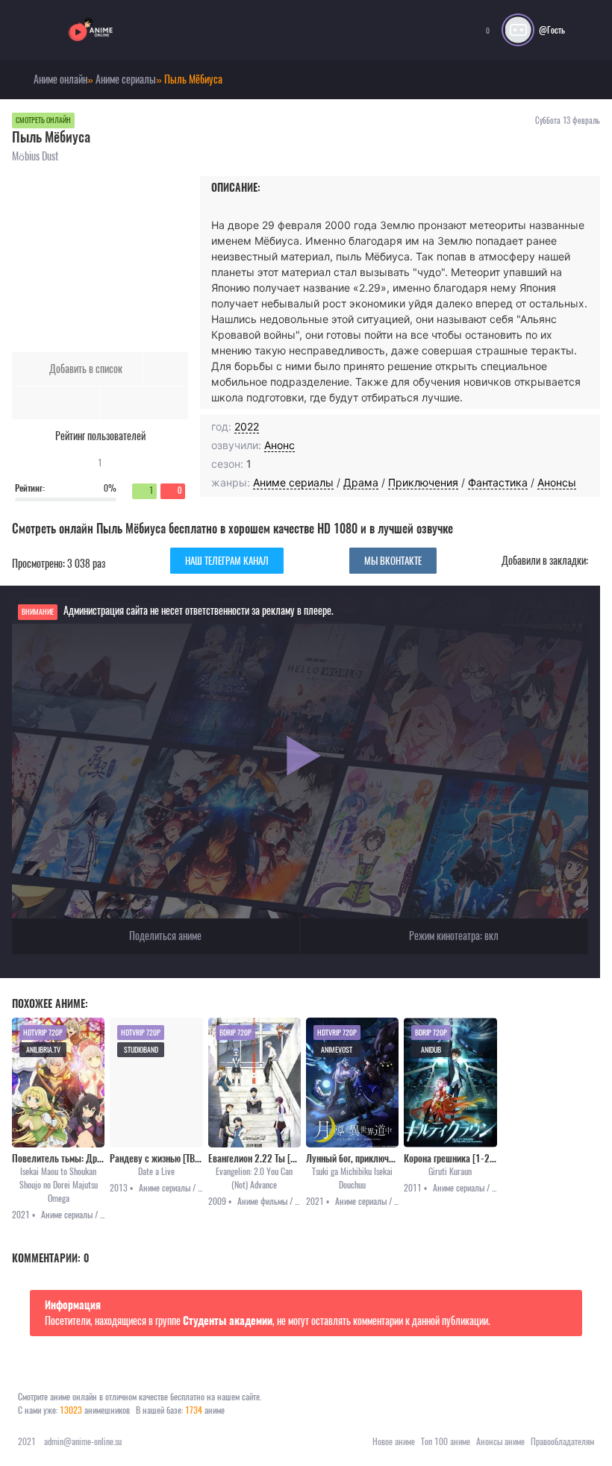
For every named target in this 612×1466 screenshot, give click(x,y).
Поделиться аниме (164, 936)
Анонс (279, 445)
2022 (246, 426)
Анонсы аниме (500, 1441)
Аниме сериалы (293, 482)
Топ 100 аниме (445, 1441)
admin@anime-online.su (83, 1441)
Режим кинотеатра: (453, 936)
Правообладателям (562, 1441)
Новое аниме (393, 1441)
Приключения (423, 482)
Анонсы (556, 482)
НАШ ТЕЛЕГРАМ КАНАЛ (227, 560)
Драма (360, 482)
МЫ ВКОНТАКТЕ (393, 560)
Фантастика (498, 482)
